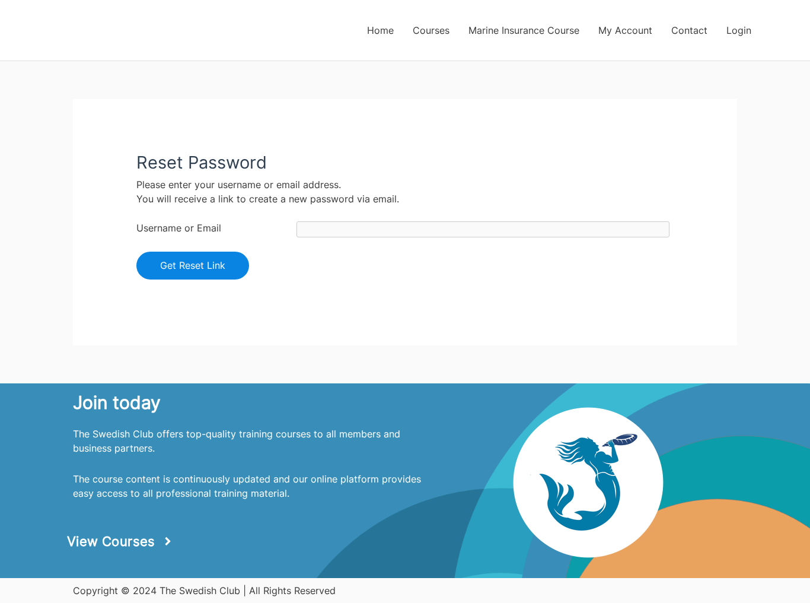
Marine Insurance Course (523, 30)
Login (738, 30)
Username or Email (178, 227)
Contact (689, 30)
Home (380, 30)
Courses (431, 30)
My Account (625, 30)
